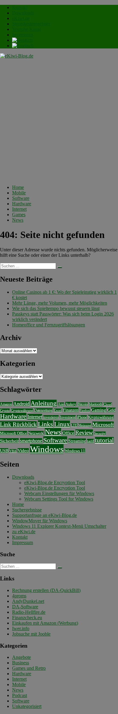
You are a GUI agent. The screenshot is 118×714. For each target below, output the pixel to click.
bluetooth (95, 404)
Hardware (21, 203)
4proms (19, 595)
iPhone (82, 417)
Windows (47, 449)
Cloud (107, 404)
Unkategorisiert (26, 706)
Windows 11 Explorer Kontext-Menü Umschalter (59, 526)
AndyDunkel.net (28, 601)
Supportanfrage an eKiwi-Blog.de (44, 515)
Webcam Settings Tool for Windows (58, 498)
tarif (90, 441)
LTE (74, 425)
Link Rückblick (18, 424)
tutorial (104, 440)
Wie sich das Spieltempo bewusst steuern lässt (56, 308)
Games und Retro (29, 668)
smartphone (31, 440)
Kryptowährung (101, 417)
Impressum (22, 34)
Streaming (77, 440)
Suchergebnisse (27, 509)
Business (20, 662)
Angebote (21, 657)
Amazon (6, 404)
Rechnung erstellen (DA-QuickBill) (46, 590)
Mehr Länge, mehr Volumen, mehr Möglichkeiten (59, 303)
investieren (51, 417)
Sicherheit (9, 440)
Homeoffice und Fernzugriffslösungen (48, 324)
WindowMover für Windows (39, 520)
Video (23, 450)
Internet (19, 209)
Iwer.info (20, 628)
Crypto (5, 410)
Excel (58, 410)
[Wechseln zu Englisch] (23, 45)
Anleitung (44, 403)
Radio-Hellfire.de (28, 612)
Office (68, 433)
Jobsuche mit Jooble (31, 633)
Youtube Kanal (26, 29)
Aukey (70, 404)
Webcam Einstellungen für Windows (59, 493)
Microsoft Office (13, 433)
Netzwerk (36, 433)
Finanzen (70, 410)
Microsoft (103, 424)
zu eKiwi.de (23, 531)
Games (18, 214)
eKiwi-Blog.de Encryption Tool (54, 482)
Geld (111, 410)
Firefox (85, 410)
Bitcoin (82, 404)
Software (20, 198)
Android (21, 403)
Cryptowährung (22, 410)
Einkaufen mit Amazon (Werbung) (45, 623)
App (61, 404)
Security (100, 433)
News (17, 220)
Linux (62, 424)
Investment (68, 417)
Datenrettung (43, 410)
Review (84, 432)
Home (18, 187)
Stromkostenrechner (31, 23)
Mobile (19, 192)
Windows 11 (75, 450)
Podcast (19, 695)
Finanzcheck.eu (27, 617)
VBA (12, 451)
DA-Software (25, 606)
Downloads (23, 12)
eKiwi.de (21, 18)
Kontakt (20, 7)
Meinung (84, 425)
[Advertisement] (59, 121)
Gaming (98, 409)
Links (45, 424)
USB (4, 450)
